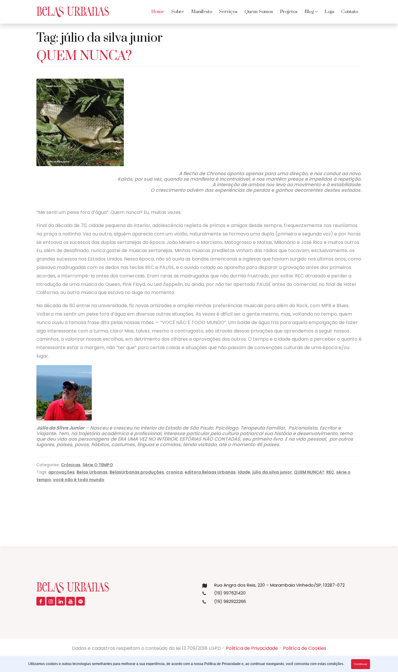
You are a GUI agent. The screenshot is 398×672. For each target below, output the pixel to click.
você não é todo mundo (78, 480)
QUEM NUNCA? (83, 56)
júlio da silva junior (272, 472)
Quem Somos (258, 12)
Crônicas (70, 465)
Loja (329, 12)
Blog (309, 12)
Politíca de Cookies (304, 648)
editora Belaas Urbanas (210, 472)
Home (157, 12)
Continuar (360, 664)
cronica (174, 472)
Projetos (288, 12)
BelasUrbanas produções (137, 472)
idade (244, 472)
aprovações (61, 472)
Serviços (228, 12)
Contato (349, 12)
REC (330, 472)
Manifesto (201, 12)
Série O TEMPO (97, 465)
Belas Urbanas (92, 472)
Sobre (177, 12)
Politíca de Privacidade (252, 648)
